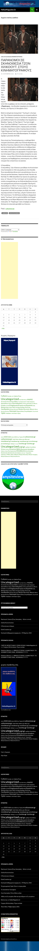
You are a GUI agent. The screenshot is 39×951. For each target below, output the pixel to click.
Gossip (9, 396)
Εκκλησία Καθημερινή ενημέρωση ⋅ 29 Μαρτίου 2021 (16, 633)
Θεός (13, 407)
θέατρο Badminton (5, 456)
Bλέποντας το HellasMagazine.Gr (10, 900)
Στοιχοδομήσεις (28, 411)
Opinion (16, 396)
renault (17, 443)
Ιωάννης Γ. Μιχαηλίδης (26, 452)
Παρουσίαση (20, 411)
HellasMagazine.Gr (8, 10)
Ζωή (34, 405)
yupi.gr (22, 447)
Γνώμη (28, 401)
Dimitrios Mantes (6, 650)
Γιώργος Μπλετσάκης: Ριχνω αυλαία (14, 647)
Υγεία (3, 413)
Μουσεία (3, 411)
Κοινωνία (27, 407)
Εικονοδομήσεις (17, 403)
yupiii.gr (27, 447)
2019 (2, 437)
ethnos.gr (21, 439)
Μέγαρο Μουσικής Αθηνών (26, 409)
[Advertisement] (9, 270)
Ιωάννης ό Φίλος (6, 454)
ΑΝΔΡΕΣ (30, 399)
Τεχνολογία (35, 411)
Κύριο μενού (36, 9)
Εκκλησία (29, 403)
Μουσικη (7, 411)
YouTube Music (23, 399)
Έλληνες (3, 449)
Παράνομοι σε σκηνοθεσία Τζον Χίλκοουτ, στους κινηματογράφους (16, 65)
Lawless (5, 213)
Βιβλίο (16, 401)
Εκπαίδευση (34, 403)
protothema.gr (33, 441)
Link (12, 396)
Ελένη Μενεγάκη (29, 451)
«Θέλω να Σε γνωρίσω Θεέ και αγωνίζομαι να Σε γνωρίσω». (18, 896)
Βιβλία (19, 449)
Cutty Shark (15, 439)
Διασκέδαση (4, 403)
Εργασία (29, 405)
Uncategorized (6, 56)
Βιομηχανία (24, 449)
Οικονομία (12, 411)
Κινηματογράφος (17, 56)
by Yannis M (21, 437)
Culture (4, 396)
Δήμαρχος (32, 401)
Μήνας (36, 409)
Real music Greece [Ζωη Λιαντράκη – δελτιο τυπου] (16, 619)
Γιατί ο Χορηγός (5, 752)
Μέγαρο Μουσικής (14, 409)
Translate (15, 231)
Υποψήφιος (8, 413)
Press (19, 396)
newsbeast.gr (6, 441)
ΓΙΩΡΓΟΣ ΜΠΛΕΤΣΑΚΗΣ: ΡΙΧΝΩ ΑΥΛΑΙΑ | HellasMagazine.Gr (19, 645)
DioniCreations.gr (6, 629)
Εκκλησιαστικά (12, 451)
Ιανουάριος (18, 453)
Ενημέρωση (13, 405)
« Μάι (2, 328)
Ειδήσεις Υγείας (4, 451)
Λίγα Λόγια (4, 755)
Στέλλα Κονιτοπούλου (7, 622)
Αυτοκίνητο (12, 449)
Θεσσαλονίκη (4, 453)
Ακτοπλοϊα (4, 401)
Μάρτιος (16, 454)
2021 (15, 437)
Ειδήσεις (10, 403)
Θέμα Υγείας (9, 407)
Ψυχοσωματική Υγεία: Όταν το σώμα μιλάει (13, 886)
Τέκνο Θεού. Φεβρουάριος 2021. (10, 906)
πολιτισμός (14, 413)
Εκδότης (24, 403)
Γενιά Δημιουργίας (22, 401)
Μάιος (12, 454)
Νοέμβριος (35, 454)
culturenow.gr (9, 208)
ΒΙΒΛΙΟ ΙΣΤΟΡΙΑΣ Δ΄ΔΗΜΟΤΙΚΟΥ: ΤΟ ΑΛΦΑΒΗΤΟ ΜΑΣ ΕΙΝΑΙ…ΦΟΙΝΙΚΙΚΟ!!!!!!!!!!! (19, 651)
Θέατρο (3, 407)
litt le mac (19, 74)
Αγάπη (7, 449)
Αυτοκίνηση (10, 401)
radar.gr (12, 443)
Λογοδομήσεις (5, 409)
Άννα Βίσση (33, 447)
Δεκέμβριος (31, 449)
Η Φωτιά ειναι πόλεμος (7, 626)
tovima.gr (23, 443)
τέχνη (19, 413)
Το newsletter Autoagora (8, 889)
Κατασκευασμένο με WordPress (9, 939)
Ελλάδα (3, 405)
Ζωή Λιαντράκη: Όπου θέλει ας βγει (11, 893)
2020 (6, 437)
